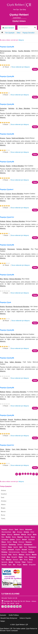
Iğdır (20, 547)
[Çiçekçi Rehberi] (2, 33)
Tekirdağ (17, 562)
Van (14, 565)
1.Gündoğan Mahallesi (19, 392)
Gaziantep (3, 108)
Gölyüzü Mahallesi (15, 279)
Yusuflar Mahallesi (24, 51)
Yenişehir (10, 81)
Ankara (2, 194)
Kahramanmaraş (5, 51)
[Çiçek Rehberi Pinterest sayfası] (26, 18)
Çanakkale (3, 419)
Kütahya (4, 552)
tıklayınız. (3, 60)
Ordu (25, 557)
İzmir (1, 362)
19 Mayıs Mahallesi (17, 166)
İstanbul (4, 494)
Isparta (15, 547)
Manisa (28, 554)
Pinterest (17, 606)
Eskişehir (3, 249)
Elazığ (15, 542)
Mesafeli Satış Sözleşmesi (9, 618)
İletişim (3, 621)
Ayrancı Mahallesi (17, 194)
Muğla (3, 508)
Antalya (2, 306)
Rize (3, 560)
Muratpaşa (9, 306)
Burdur (8, 537)
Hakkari (4, 547)
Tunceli (4, 565)
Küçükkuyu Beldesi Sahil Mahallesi (26, 419)
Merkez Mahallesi (16, 334)
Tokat (24, 562)
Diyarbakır (3, 81)
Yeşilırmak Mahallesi (17, 138)
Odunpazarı (11, 249)
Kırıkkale (2, 221)
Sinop (26, 560)
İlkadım (8, 166)
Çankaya (8, 194)
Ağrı (14, 532)
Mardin (34, 554)
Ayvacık (10, 419)
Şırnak (11, 562)
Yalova (25, 565)
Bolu (1, 279)
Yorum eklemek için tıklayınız (20, 67)
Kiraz (6, 362)
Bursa (3, 515)
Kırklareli (11, 549)
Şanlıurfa (4, 562)
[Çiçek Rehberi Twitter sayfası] (22, 18)
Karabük (4, 554)
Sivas (31, 560)
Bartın (33, 537)
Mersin (3, 511)
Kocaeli (24, 549)
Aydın (4, 534)
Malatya (21, 554)
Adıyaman (28, 529)
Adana (3, 504)
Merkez (14, 51)
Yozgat (19, 565)
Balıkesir (2, 392)
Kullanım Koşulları (25, 618)
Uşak (9, 565)
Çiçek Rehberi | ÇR (22, 624)
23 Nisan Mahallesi (23, 108)
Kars (25, 547)
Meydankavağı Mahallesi (21, 306)
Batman (26, 537)
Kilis (9, 554)
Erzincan (21, 542)
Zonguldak (32, 565)
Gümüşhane (28, 544)
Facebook (3, 606)
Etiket (18, 33)
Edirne (9, 542)
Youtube (14, 606)
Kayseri (4, 549)
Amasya (2, 138)
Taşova (8, 138)
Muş (8, 557)
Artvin (2, 334)
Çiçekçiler (3, 615)
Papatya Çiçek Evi (7, 217)
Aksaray (9, 534)
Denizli (24, 539)
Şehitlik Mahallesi (19, 81)
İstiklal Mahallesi (15, 362)
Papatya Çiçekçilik (7, 46)
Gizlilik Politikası (14, 615)
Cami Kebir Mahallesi (19, 449)
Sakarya (8, 560)
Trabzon (29, 562)
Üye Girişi (23, 9)
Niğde (21, 557)
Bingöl (29, 534)
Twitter (6, 606)
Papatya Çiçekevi (6, 189)
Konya (30, 549)
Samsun (2, 166)
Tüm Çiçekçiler (10, 33)
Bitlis (34, 534)
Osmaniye (32, 557)
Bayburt (20, 537)
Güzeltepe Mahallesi (18, 221)
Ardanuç (7, 334)
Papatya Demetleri (28, 33)
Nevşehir (14, 557)
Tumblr (11, 606)
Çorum (18, 539)
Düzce (2, 449)
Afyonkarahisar (6, 532)
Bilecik (23, 534)
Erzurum (28, 542)
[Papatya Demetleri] (16, 474)
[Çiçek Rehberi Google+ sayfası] (24, 18)
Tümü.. (3, 518)
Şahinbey (11, 108)
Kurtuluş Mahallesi (23, 249)
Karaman (24, 552)
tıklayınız (21, 40)
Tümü (35, 69)
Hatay (10, 547)
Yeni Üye (16, 9)
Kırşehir (17, 549)
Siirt (21, 560)
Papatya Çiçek (5, 302)
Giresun (19, 544)
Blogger (8, 606)
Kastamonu (32, 547)
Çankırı (12, 539)
